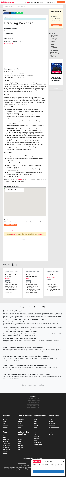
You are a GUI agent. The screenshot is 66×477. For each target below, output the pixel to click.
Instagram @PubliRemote (33, 400)
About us (5, 419)
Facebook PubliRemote (33, 398)
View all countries (38, 444)
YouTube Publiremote (33, 407)
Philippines (20, 445)
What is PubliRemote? (14, 311)
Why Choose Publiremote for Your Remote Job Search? (26, 319)
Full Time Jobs (6, 447)
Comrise (28, 278)
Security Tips (14, 234)
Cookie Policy (47, 474)
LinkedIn (14, 12)
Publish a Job (52, 425)
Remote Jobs (6, 439)
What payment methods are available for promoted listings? (28, 365)
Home (6, 6)
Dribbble (19, 179)
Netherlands (36, 436)
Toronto (53, 41)
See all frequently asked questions (33, 385)
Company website (9, 43)
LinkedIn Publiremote (33, 404)
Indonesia (20, 447)
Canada (20, 421)
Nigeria (19, 437)
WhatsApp (19, 12)
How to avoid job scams (54, 432)
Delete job (17, 230)
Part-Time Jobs (6, 449)
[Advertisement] (25, 57)
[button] (63, 461)
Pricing (31, 2)
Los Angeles (54, 38)
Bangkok (53, 44)
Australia (20, 439)
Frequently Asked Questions (55, 430)
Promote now (56, 25)
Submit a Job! (61, 2)
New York (53, 39)
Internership (5, 451)
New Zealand (36, 438)
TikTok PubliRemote (33, 402)
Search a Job (53, 52)
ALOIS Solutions (51, 277)
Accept (48, 471)
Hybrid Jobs (5, 441)
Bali (52, 43)
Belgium (35, 421)
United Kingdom (37, 442)
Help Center (51, 429)
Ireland (35, 427)
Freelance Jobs (6, 443)
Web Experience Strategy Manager (31, 275)
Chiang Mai (54, 47)
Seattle (53, 36)
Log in (27, 458)
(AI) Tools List (53, 56)
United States (21, 419)
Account (47, 2)
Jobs (26, 2)
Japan (19, 441)
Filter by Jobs (6, 435)
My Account (52, 423)
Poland (35, 429)
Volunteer (5, 453)
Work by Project (6, 445)
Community (5, 427)
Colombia (20, 429)
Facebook (5, 12)
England (35, 440)
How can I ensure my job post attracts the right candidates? (28, 356)
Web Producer (51, 275)
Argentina (20, 425)
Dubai (52, 46)
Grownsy (7, 278)
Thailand (20, 443)
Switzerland (36, 434)
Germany (36, 425)
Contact (52, 2)
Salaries (52, 55)
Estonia (35, 423)
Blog (35, 2)
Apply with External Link (10, 224)
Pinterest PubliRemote (33, 405)
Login (50, 419)
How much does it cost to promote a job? (21, 338)
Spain (35, 430)
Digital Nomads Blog (55, 53)
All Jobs (4, 437)
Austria (35, 419)
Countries (40, 2)
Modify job (12, 230)
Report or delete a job (54, 427)
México (19, 423)
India (19, 449)
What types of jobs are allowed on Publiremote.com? (25, 347)
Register (32, 458)
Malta (35, 432)
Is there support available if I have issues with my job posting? (29, 374)
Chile (19, 427)
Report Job (40, 234)
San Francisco (54, 35)
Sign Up (51, 421)
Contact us (5, 425)
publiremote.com (22, 463)
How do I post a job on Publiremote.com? (21, 332)
